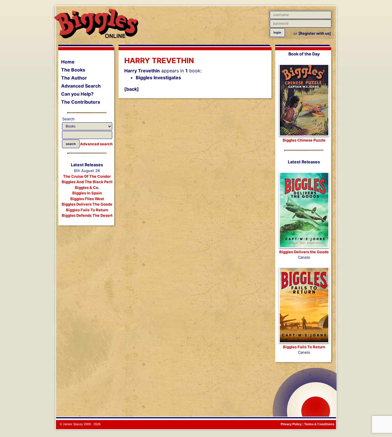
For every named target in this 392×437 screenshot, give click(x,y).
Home (68, 62)
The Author (74, 78)
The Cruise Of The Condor (87, 176)
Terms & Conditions (319, 424)
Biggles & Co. (87, 187)
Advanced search (96, 144)
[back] (131, 89)
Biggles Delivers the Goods (304, 252)
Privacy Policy (291, 424)
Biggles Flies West (87, 198)
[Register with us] (314, 33)
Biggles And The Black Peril (87, 181)
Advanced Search (81, 86)
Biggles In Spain (87, 193)
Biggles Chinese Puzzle (304, 140)
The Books (73, 70)
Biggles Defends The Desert (87, 215)
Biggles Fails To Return (87, 210)
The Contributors (80, 102)
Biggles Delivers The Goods (87, 204)
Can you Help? (77, 94)
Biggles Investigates (158, 77)
